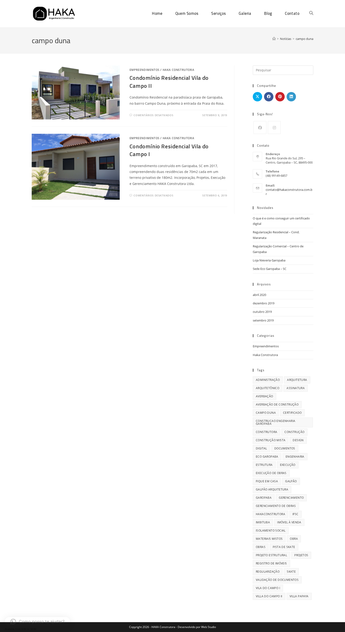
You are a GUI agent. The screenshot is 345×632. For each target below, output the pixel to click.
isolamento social (271, 530)
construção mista (270, 440)
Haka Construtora (178, 70)
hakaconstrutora (270, 514)
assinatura (296, 388)
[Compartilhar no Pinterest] (280, 96)
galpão (291, 481)
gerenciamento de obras (276, 506)
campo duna (304, 39)
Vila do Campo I (268, 588)
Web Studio (208, 627)
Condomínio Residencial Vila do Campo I (169, 150)
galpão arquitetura (272, 489)
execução (287, 465)
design (298, 440)
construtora (266, 432)
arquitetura (297, 380)
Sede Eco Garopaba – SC (269, 269)
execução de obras (271, 473)
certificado (292, 413)
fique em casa (267, 481)
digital (261, 448)
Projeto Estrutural (271, 555)
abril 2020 (259, 295)
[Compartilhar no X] (257, 96)
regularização (268, 572)
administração (268, 380)
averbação (264, 396)
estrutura (264, 465)
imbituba (263, 522)
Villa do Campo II (269, 596)
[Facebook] (259, 127)
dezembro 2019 (263, 303)
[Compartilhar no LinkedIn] (291, 96)
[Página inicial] (274, 39)
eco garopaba (267, 457)
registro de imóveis (271, 563)
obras (260, 547)
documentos (284, 448)
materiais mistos (269, 539)
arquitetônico (267, 388)
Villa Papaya (299, 596)
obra (294, 539)
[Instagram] (274, 127)
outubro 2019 (262, 312)
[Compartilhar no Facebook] (268, 96)
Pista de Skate (284, 547)
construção (294, 432)
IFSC (295, 514)
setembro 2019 (263, 320)
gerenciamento (291, 498)
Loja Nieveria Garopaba (269, 260)
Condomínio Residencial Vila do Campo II (169, 81)
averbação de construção (277, 404)
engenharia (295, 457)
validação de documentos (277, 580)
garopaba (264, 498)
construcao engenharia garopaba (275, 422)
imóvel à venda (289, 522)
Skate (291, 572)
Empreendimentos (145, 70)
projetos (301, 555)
